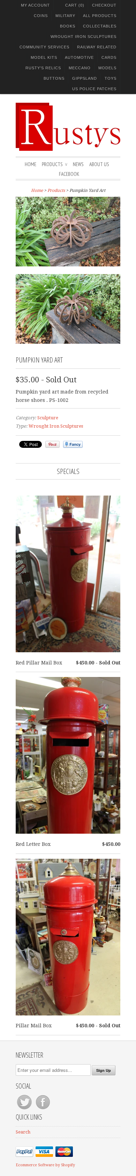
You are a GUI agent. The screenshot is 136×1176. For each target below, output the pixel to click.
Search (23, 1132)
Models (107, 68)
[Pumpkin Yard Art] (68, 233)
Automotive (79, 57)
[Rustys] (68, 128)
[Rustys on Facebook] (43, 1109)
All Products (99, 16)
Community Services (44, 47)
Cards (108, 57)
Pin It (52, 444)
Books (67, 26)
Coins (41, 16)
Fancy (73, 444)
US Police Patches (94, 89)
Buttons (54, 78)
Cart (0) (74, 5)
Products (54, 164)
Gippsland (84, 78)
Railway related (96, 47)
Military (65, 16)
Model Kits (44, 57)
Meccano (80, 68)
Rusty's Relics (43, 68)
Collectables (99, 26)
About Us (99, 164)
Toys (110, 78)
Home (30, 164)
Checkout (104, 5)
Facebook (69, 174)
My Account (35, 5)
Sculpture (47, 417)
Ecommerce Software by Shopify (45, 1165)
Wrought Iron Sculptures (83, 36)
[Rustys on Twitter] (25, 1109)
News (78, 164)
